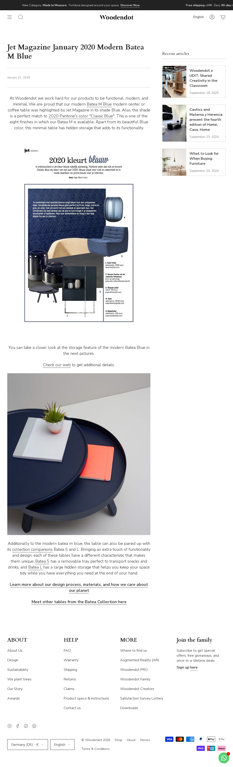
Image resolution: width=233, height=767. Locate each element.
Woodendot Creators (137, 688)
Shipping (70, 669)
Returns (70, 679)
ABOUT (17, 640)
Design (12, 660)
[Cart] (223, 17)
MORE (128, 640)
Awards (13, 698)
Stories (145, 740)
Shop (118, 740)
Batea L (35, 567)
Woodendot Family (135, 679)
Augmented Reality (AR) (139, 660)
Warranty (71, 660)
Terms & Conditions (95, 749)
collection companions (32, 549)
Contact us (72, 707)
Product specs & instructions (86, 698)
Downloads (129, 707)
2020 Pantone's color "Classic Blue (80, 116)
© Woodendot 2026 (95, 740)
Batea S (42, 561)
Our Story (15, 688)
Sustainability (17, 669)
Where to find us (133, 650)
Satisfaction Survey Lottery (141, 698)
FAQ (67, 650)
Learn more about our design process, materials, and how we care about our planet (79, 587)
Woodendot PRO (134, 669)
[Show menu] (9, 17)
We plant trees (19, 679)
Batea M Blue (99, 104)
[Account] (212, 17)
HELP (71, 640)
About (131, 740)
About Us (15, 650)
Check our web (57, 365)
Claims (69, 688)
